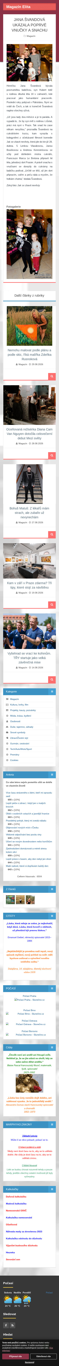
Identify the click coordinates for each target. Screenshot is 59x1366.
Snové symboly (17, 732)
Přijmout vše (15, 1356)
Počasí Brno (29, 1010)
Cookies (14, 760)
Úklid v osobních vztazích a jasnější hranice (27, 813)
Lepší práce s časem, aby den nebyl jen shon (28, 859)
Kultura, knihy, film (19, 704)
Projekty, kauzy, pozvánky (23, 710)
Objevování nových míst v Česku (22, 827)
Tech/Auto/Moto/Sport (21, 749)
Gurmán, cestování (19, 743)
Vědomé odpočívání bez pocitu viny (23, 834)
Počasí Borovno (29, 1031)
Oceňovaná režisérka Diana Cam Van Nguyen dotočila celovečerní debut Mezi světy (29, 434)
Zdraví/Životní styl (19, 738)
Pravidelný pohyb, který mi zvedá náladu (26, 820)
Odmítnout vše (43, 1356)
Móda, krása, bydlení (20, 715)
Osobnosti (15, 721)
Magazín (31, 36)
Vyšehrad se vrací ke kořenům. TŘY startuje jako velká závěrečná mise (29, 658)
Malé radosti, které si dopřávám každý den (27, 866)
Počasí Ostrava (29, 1020)
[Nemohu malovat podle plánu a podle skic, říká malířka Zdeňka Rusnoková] (10, 899)
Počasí (49, 1292)
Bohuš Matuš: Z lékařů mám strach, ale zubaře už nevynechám (29, 513)
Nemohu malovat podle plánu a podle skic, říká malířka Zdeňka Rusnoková (29, 354)
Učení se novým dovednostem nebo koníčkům (29, 841)
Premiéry (14, 754)
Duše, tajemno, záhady (21, 727)
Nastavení (29, 1362)
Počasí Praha (29, 996)
